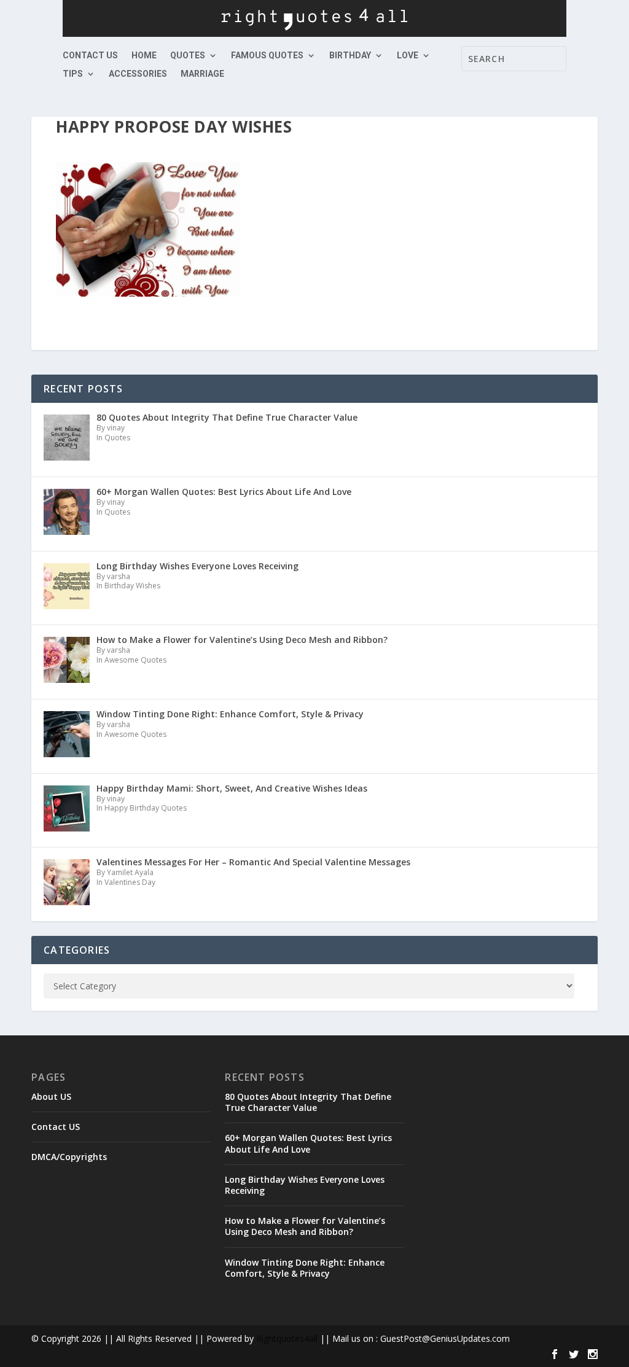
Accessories (138, 74)
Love (407, 55)
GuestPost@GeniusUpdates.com (445, 1338)
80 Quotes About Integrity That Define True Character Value (308, 1102)
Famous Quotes (267, 55)
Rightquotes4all (287, 1338)
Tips (73, 74)
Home (144, 55)
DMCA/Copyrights (69, 1157)
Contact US (90, 55)
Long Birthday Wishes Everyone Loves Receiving (305, 1185)
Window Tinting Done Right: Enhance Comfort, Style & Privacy (305, 1267)
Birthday (350, 55)
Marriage (202, 74)
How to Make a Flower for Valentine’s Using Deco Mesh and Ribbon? (305, 1226)
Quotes (187, 55)
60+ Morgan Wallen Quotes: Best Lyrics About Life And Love (308, 1143)
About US (51, 1096)
